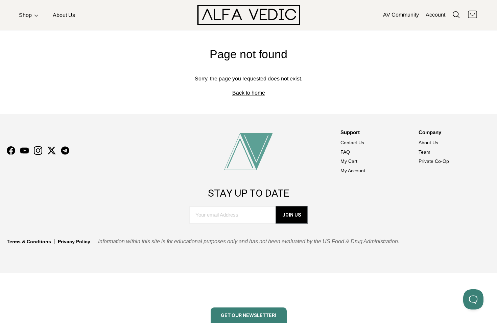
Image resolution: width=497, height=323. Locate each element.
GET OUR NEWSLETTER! (248, 315)
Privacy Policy (74, 241)
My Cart (348, 161)
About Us (64, 15)
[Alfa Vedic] (248, 15)
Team (424, 152)
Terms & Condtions (29, 241)
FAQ (345, 152)
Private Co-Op (434, 161)
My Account (352, 170)
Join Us (291, 215)
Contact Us (352, 142)
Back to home (248, 93)
